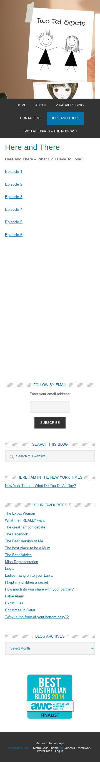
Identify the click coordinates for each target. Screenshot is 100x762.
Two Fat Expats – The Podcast (50, 131)
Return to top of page (50, 743)
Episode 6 (13, 234)
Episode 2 (13, 184)
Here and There (65, 118)
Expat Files (14, 603)
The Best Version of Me (24, 541)
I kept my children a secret (26, 582)
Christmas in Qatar (20, 610)
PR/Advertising (70, 105)
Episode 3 (13, 196)
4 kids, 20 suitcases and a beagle (50, 49)
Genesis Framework (77, 748)
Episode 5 (13, 222)
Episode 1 (13, 171)
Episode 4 (13, 209)
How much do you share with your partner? (39, 589)
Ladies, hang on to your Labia (28, 575)
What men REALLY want (25, 520)
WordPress (44, 751)
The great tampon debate (25, 527)
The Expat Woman (20, 513)
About (41, 105)
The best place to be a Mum (27, 548)
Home (21, 105)
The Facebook (16, 534)
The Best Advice (18, 555)
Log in (59, 751)
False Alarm (14, 596)
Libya (9, 568)
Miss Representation (21, 562)
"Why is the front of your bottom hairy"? (37, 617)
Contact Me (31, 118)
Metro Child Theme (46, 748)
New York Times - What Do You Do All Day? (40, 486)
